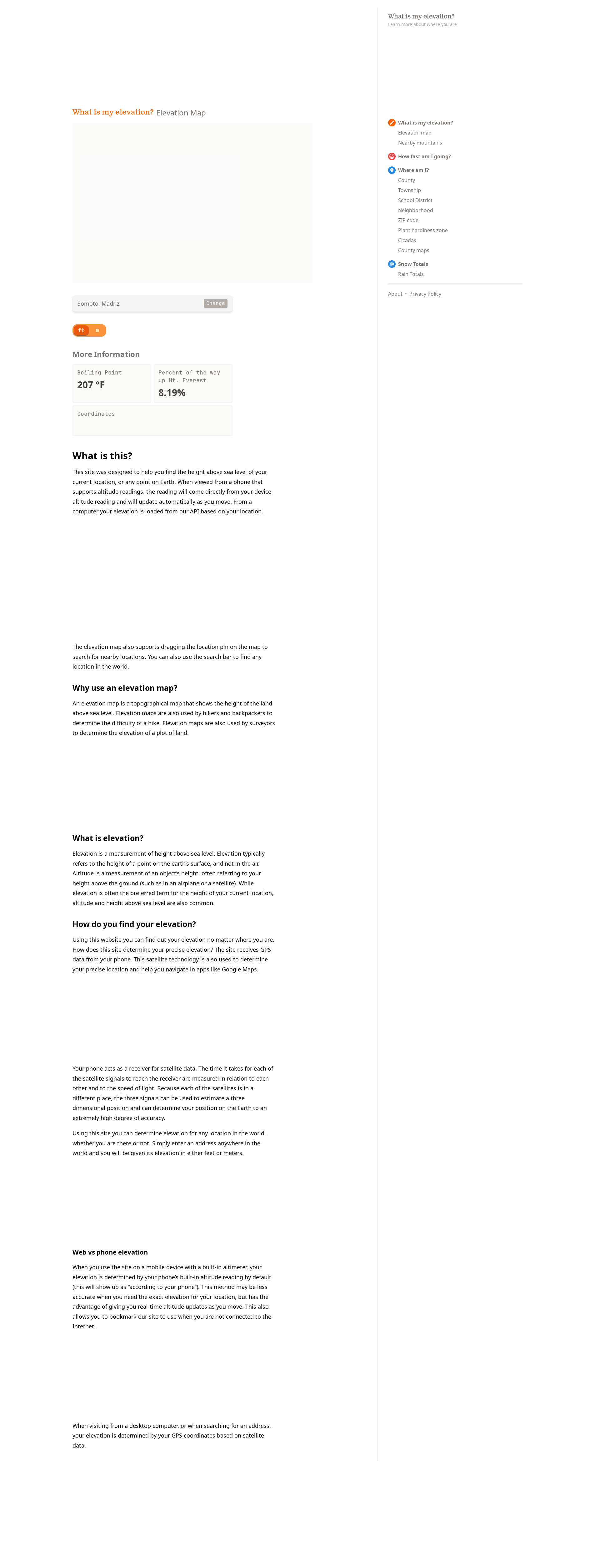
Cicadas (407, 240)
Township (409, 190)
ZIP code (408, 220)
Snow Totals (413, 264)
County (406, 180)
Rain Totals (411, 274)
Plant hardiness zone (423, 230)
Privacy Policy (425, 293)
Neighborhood (415, 210)
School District (415, 200)
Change (215, 303)
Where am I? (413, 170)
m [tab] (97, 330)
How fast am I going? (424, 156)
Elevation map (415, 132)
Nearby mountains (420, 142)
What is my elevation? (113, 112)
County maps (413, 250)
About (395, 293)
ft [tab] (81, 330)
